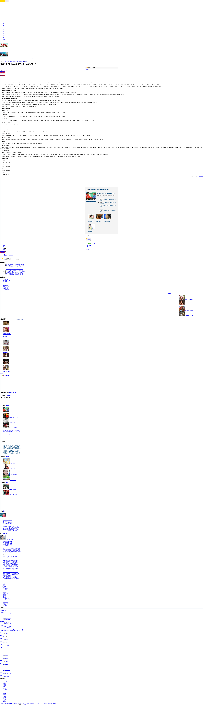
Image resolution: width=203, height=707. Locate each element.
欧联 (8, 623)
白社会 (4, 249)
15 (2, 400)
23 (4, 401)
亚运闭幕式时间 (5, 285)
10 (5, 399)
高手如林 (4, 595)
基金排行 (4, 682)
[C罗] (6, 369)
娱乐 (1, 641)
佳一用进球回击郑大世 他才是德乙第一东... (11, 577)
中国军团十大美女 (9, 539)
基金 (7, 639)
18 (7, 400)
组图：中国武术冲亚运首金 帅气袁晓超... (10, 565)
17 (5, 400)
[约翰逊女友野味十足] (6, 350)
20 (10, 400)
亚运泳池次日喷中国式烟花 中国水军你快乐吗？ (12, 550)
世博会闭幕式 (5, 281)
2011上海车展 (5, 593)
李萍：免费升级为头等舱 (7, 522)
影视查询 (4, 683)
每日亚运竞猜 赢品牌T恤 (7, 542)
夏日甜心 (4, 584)
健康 (5, 658)
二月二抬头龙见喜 (6, 254)
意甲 (5, 622)
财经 (1, 638)
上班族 (4, 587)
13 (10, 399)
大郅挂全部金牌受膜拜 (13, 427)
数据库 (6, 618)
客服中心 (23, 703)
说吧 (8, 676)
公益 (5, 633)
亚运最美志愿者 (13, 463)
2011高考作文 (5, 603)
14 (0, 400)
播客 (3, 29)
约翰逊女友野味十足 (6, 352)
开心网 (4, 245)
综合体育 (2, 625)
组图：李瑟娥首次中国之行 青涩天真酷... (10, 562)
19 (9, 400)
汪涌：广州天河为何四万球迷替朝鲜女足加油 (11, 527)
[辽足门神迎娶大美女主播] (6, 331)
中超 (3, 618)
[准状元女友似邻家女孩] (6, 356)
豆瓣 (3, 246)
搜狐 (1, 630)
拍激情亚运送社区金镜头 (7, 544)
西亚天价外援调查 (12, 489)
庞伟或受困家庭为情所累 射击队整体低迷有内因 (12, 552)
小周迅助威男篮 (13, 468)
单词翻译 (4, 694)
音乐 (5, 642)
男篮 (6, 58)
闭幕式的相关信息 (6, 286)
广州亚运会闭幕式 (20, 61)
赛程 (101, 189)
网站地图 (46, 703)
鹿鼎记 (4, 673)
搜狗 (3, 41)
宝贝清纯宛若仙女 (90, 221)
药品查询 (4, 684)
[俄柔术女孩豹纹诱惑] (182, 299)
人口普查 (4, 597)
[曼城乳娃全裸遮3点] (7, 334)
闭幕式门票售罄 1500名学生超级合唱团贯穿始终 (15, 264)
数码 (3, 664)
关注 (90, 243)
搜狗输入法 (5, 681)
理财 (5, 639)
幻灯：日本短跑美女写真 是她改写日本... (10, 556)
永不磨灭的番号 (5, 583)
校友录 (7, 667)
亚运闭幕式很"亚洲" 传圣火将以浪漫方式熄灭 (14, 273)
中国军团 (96, 189)
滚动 (9, 627)
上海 (7, 670)
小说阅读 (4, 701)
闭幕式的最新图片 (6, 279)
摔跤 (35, 58)
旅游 (1, 657)
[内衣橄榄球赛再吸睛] (182, 310)
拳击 (43, 58)
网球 (26, 58)
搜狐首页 (4, 2)
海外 (9, 622)
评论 (7, 633)
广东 (9, 670)
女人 (3, 25)
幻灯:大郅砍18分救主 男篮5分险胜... (9, 559)
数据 (10, 623)
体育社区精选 (169, 293)
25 (7, 401)
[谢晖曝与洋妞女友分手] (6, 325)
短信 (6, 673)
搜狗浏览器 (5, 696)
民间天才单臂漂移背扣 (7, 434)
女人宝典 (4, 699)
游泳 (15, 58)
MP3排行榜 (5, 689)
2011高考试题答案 (6, 598)
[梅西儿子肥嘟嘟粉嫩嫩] (6, 344)
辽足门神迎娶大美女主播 (6, 333)
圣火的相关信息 (5, 287)
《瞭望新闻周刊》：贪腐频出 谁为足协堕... (11, 574)
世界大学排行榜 (5, 605)
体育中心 (2, 610)
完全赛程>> (8, 395)
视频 (3, 27)
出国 (3, 655)
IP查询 (4, 686)
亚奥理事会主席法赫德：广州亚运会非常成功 (11, 430)
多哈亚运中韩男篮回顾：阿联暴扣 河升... (11, 566)
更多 (95, 243)
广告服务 (19, 703)
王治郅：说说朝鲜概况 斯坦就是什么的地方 (11, 529)
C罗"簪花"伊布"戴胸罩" (6, 371)
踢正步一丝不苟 (12, 422)
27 (10, 401)
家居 (3, 23)
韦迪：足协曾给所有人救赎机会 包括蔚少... (11, 568)
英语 (7, 655)
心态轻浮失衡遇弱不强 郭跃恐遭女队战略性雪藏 (12, 551)
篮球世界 (2, 612)
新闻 (1, 632)
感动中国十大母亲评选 (7, 599)
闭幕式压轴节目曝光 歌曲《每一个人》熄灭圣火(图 (15, 271)
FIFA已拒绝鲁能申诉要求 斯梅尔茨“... (10, 576)
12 (9, 399)
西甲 (7, 622)
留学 (5, 655)
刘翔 (7, 627)
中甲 (8, 618)
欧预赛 (4, 623)
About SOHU (37, 703)
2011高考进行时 (5, 588)
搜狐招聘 (15, 703)
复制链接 (2, 72)
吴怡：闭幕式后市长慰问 (7, 523)
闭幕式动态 (27, 61)
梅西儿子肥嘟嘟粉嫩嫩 (6, 346)
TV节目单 (4, 698)
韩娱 (3, 642)
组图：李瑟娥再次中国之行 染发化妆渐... (10, 564)
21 (0, 401)
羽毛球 (23, 58)
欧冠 (6, 623)
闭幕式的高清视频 (6, 289)
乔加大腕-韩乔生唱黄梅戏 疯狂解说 (91, 201)
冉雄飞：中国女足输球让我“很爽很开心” (10, 528)
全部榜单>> (12, 392)
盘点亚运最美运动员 (107, 221)
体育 (3, 7)
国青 (7, 619)
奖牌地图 (113, 195)
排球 (6, 626)
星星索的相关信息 (6, 288)
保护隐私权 (32, 703)
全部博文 (54, 703)
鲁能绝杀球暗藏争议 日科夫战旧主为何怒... (11, 569)
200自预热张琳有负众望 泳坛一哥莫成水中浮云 (11, 549)
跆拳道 (40, 58)
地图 (6, 676)
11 (7, 399)
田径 (13, 58)
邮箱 (5, 670)
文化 (1, 660)
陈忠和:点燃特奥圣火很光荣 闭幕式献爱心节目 (14, 274)
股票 (3, 639)
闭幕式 (107, 189)
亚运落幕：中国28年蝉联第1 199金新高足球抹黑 (106, 193)
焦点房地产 (13, 630)
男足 (2, 58)
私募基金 (4, 594)
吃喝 (7, 658)
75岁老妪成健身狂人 (189, 315)
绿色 (7, 661)
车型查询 (4, 697)
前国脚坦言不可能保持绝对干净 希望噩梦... (11, 578)
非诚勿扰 (4, 596)
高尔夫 (50, 58)
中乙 (10, 618)
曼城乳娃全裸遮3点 (5, 336)
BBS (3, 37)
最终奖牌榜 (110, 195)
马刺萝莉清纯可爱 (5, 365)
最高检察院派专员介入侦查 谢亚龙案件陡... (11, 573)
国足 (3, 619)
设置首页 (2, 703)
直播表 (9, 613)
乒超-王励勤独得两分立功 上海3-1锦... (10, 575)
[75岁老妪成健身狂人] (182, 315)
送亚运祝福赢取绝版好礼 (7, 543)
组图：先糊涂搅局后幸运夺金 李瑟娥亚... (10, 561)
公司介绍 (41, 703)
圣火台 (4, 282)
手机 (5, 664)
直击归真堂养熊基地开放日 (8, 255)
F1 (3, 627)
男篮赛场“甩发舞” (98, 221)
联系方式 (27, 703)
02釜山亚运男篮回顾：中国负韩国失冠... (10, 563)
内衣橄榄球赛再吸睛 (189, 310)
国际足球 (2, 621)
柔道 (37, 58)
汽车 (1, 644)
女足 (4, 58)
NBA (4, 613)
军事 (3, 633)
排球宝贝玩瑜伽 (90, 231)
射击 (31, 58)
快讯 (104, 189)
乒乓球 (20, 58)
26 (9, 401)
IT (0, 663)
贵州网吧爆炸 (5, 602)
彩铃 (8, 673)
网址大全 (4, 693)
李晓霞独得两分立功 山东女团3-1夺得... (10, 572)
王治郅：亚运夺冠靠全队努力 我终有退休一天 (11, 431)
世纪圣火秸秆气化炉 (6, 280)
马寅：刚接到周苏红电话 (7, 521)
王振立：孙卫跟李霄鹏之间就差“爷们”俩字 (11, 526)
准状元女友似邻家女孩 (6, 358)
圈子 (3, 670)
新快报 (87, 69)
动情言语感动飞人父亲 (13, 417)
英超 (3, 622)
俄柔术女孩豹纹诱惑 (189, 299)
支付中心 (11, 703)
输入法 (4, 676)
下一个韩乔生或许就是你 (7, 545)
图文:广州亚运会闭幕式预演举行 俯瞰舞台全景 (14, 270)
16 (4, 400)
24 (5, 401)
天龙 (1, 672)
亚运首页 (91, 189)
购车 (3, 645)
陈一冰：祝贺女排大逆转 (7, 520)
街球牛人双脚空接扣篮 (15, 434)
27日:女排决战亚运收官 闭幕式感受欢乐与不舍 (14, 269)
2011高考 (4, 604)
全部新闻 (50, 703)
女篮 (8, 58)
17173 (19, 630)
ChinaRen (6, 630)
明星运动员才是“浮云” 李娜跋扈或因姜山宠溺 (11, 548)
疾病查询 (4, 690)
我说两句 (4, 39)
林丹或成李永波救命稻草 (107, 210)
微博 (3, 31)
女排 (11, 58)
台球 (45, 58)
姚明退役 (4, 592)
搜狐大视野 (5, 589)
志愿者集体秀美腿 (13, 480)
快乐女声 (4, 586)
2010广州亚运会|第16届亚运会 (10, 61)
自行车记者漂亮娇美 (13, 474)
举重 (33, 58)
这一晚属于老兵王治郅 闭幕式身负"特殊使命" (14, 266)
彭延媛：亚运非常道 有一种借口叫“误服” (10, 530)
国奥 (5, 619)
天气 (3, 658)
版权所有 (24, 704)
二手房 (7, 645)
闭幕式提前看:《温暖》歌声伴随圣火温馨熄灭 (14, 272)
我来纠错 (201, 176)
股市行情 (4, 688)
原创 (5, 661)
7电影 (4, 585)
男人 (7, 664)
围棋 (47, 58)
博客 (3, 35)
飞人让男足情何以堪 (13, 494)
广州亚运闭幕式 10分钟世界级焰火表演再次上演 (15, 265)
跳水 (17, 58)
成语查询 (4, 685)
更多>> (1, 373)
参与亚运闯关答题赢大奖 (7, 541)
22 (2, 401)
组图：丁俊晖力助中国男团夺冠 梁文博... (10, 560)
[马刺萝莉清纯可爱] (6, 363)
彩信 (10, 673)
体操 (28, 58)
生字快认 (4, 700)
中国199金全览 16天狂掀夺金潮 (102, 195)
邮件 (3, 33)
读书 (3, 661)
